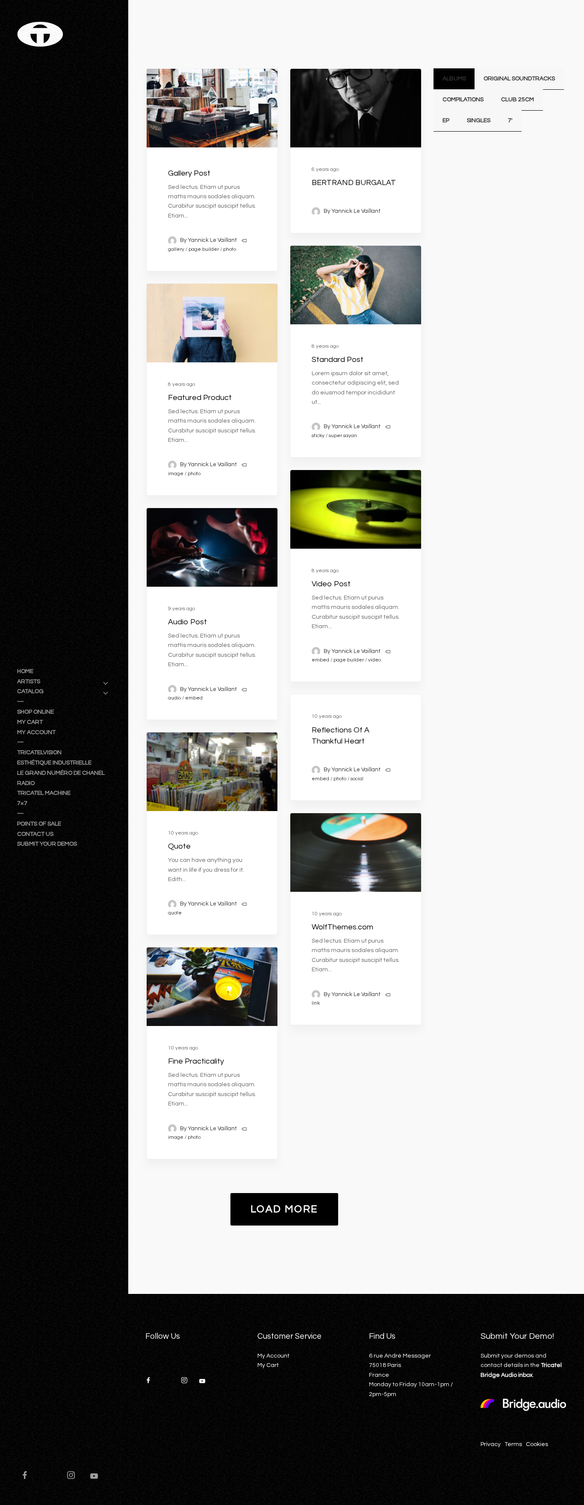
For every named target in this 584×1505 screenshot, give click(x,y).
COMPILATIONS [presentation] (463, 100)
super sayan (343, 435)
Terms (513, 1444)
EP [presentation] (445, 120)
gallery (176, 249)
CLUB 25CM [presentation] (517, 100)
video (374, 660)
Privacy (491, 1444)
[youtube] (94, 1479)
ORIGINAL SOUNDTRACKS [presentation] (519, 79)
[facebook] (28, 1476)
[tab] (454, 79)
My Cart (268, 1365)
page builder (204, 249)
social (357, 779)
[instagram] (75, 1476)
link (316, 1003)
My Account (273, 1356)
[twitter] (51, 1476)
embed (320, 660)
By (208, 240)
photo (229, 249)
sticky (318, 435)
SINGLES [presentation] (478, 120)
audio (174, 698)
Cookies (537, 1444)
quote (175, 913)
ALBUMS (454, 79)
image (175, 473)
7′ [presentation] (510, 120)
